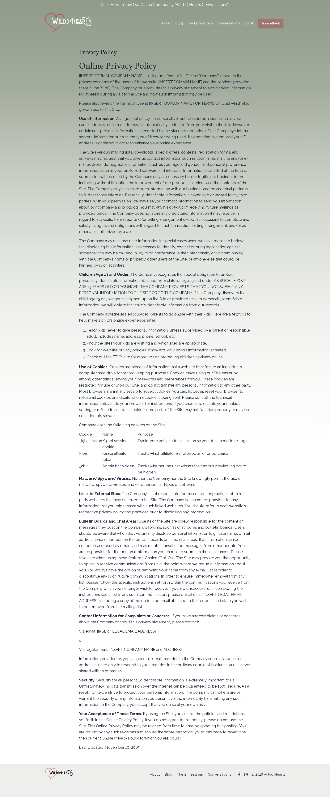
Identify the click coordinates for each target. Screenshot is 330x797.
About (166, 23)
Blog (179, 23)
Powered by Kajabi (273, 787)
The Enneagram (200, 23)
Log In (249, 23)
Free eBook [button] (270, 23)
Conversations (228, 23)
